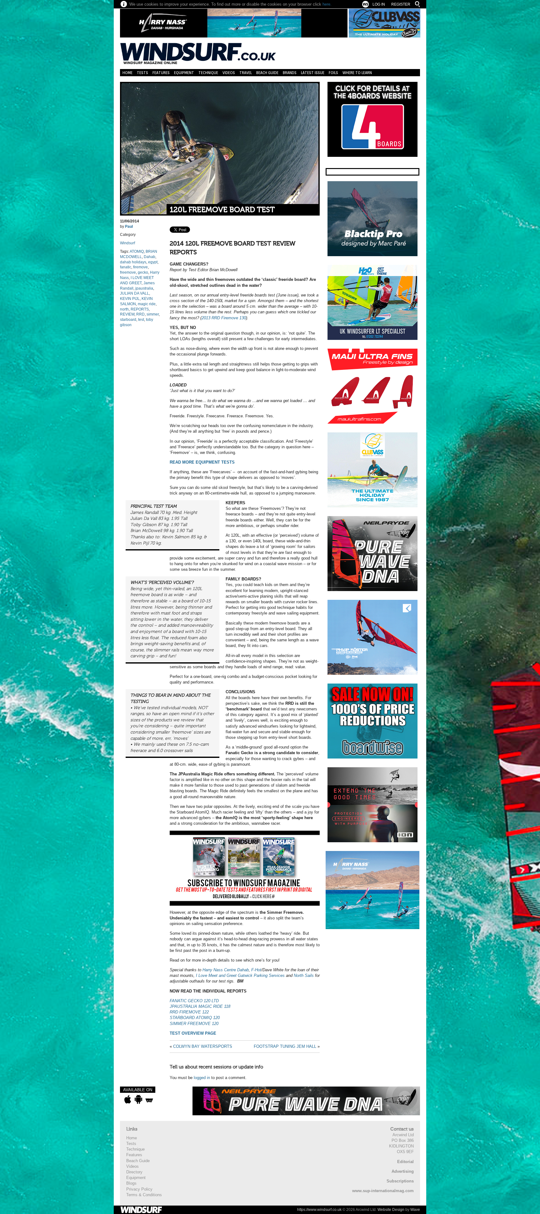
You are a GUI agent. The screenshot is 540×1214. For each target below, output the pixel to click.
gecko (143, 272)
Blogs (131, 1183)
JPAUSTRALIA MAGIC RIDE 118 (200, 1006)
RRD (140, 314)
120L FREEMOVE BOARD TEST (222, 210)
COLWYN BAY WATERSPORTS (202, 1046)
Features (161, 72)
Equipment (184, 72)
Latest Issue (312, 72)
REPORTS (140, 309)
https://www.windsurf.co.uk (319, 1209)
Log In (378, 4)
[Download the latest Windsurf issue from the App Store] (127, 1099)
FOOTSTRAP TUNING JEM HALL (285, 1046)
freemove (128, 272)
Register (400, 4)
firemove (140, 267)
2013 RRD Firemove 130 (224, 318)
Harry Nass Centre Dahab (225, 970)
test (141, 319)
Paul (129, 226)
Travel (245, 72)
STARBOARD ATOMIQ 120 (195, 1017)
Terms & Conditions (144, 1194)
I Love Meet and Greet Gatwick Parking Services (240, 975)
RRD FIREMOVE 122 (189, 1012)
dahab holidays (133, 262)
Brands (290, 72)
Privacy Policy (139, 1189)
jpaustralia (144, 288)
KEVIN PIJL (130, 298)
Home (127, 72)
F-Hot (256, 970)
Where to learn (357, 72)
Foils (333, 72)
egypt (153, 262)
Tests (142, 72)
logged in (202, 1077)
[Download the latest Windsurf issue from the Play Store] (138, 1099)
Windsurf (127, 243)
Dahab (149, 257)
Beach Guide (267, 72)
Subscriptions (400, 1181)
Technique (208, 72)
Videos (228, 72)
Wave (415, 1209)
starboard (128, 319)
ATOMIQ (137, 251)
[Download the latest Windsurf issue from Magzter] (149, 1099)
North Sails (304, 975)
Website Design (391, 1209)
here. (327, 4)
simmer (153, 314)
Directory (134, 1172)
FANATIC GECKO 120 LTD (194, 1000)
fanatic (125, 267)
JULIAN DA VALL (134, 293)
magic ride (147, 304)
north (124, 309)
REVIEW (127, 314)
